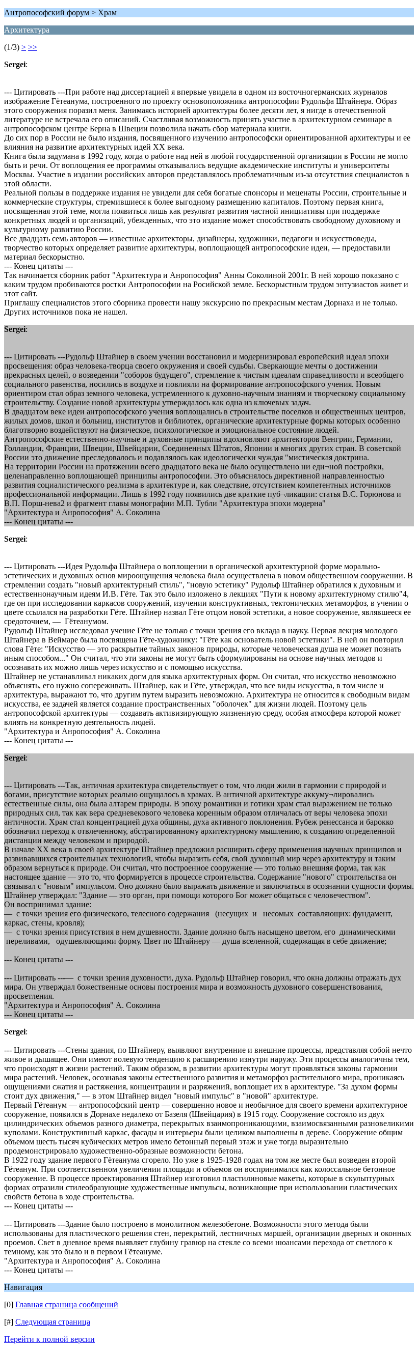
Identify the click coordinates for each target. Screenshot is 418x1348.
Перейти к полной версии (49, 1339)
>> (32, 47)
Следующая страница (52, 1321)
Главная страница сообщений (66, 1304)
